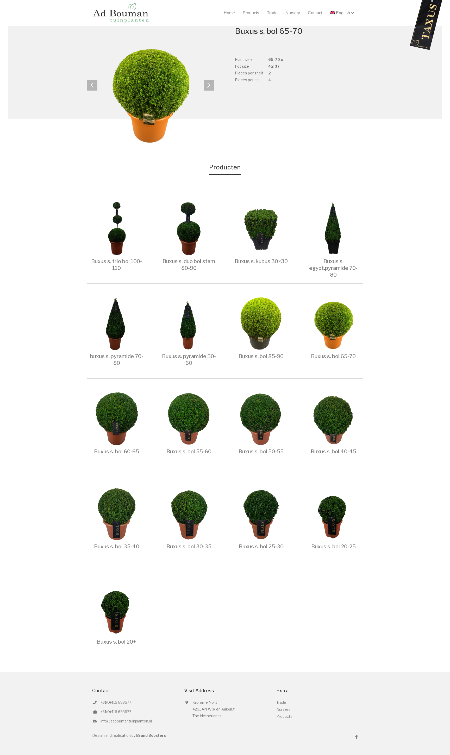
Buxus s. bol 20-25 (333, 546)
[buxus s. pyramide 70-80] (117, 323)
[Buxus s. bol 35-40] (117, 513)
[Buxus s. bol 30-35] (189, 513)
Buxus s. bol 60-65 (116, 451)
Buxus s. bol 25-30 (261, 546)
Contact (315, 13)
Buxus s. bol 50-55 (261, 451)
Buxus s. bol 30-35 (188, 546)
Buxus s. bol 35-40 (116, 546)
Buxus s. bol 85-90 (261, 356)
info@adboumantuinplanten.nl (126, 721)
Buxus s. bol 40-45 (333, 451)
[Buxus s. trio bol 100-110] (117, 227)
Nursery (292, 13)
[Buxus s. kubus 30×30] (261, 227)
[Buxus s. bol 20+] (117, 608)
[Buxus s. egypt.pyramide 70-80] (334, 227)
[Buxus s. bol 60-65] (117, 418)
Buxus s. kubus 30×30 (261, 261)
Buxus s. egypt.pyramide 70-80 (333, 268)
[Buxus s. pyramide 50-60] (189, 323)
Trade (272, 13)
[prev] (92, 85)
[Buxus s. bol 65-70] (334, 323)
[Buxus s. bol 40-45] (334, 418)
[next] (209, 85)
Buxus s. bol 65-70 (333, 356)
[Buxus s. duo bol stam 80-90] (189, 227)
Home (229, 13)
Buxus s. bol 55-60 (188, 451)
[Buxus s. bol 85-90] (261, 323)
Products (251, 13)
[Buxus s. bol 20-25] (334, 513)
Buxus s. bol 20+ (116, 642)
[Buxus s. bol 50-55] (261, 418)
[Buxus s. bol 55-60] (189, 418)
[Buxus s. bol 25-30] (261, 513)
